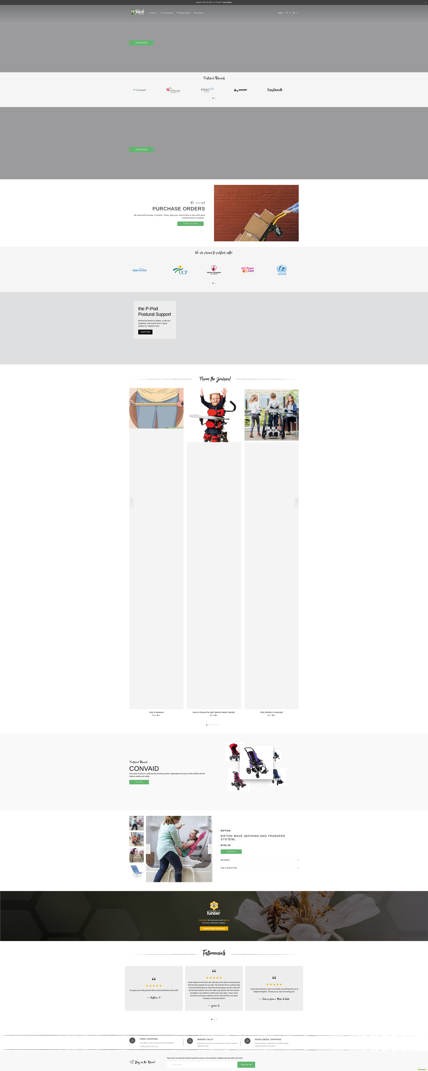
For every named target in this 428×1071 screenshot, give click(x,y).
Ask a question (229, 868)
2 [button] (215, 98)
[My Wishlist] (290, 13)
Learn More (141, 43)
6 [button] (218, 725)
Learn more (231, 851)
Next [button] (296, 503)
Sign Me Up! (246, 1065)
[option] (146, 90)
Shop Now (139, 782)
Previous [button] (131, 503)
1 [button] (213, 98)
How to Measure (156, 712)
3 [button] (211, 725)
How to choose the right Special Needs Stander (214, 712)
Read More (156, 715)
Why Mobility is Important (271, 712)
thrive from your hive (214, 928)
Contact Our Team (190, 223)
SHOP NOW (145, 332)
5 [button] (216, 725)
